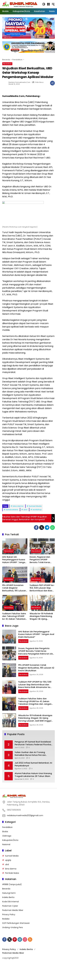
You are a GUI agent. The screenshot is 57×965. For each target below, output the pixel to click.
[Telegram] (47, 527)
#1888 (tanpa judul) (12, 884)
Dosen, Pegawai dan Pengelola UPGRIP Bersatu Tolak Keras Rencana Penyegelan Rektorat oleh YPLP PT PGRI (40, 560)
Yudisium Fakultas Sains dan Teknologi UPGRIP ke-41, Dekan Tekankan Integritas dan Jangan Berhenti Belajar (14, 616)
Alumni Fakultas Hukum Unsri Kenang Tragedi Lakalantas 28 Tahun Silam (33, 775)
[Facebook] (36, 527)
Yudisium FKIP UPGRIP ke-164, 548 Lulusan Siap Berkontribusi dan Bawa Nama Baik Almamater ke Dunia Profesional (42, 588)
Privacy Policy (8, 914)
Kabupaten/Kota (10, 840)
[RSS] (30, 939)
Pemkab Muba (12, 873)
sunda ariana (12, 509)
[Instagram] (25, 939)
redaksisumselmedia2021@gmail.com (25, 815)
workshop (37, 509)
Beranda (6, 888)
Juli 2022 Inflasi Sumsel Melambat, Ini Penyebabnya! (33, 764)
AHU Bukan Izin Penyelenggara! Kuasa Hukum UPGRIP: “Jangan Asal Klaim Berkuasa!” (14, 560)
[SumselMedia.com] (19, 4)
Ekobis (5, 831)
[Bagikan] (52, 83)
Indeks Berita (8, 897)
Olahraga (6, 835)
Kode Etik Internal (10, 901)
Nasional (6, 844)
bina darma (18, 506)
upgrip (8, 860)
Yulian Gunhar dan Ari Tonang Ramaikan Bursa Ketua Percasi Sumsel (30, 753)
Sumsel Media (35, 506)
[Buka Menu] (48, 4)
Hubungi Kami (8, 893)
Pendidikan (7, 64)
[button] (43, 4)
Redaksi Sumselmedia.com (19, 82)
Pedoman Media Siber (12, 910)
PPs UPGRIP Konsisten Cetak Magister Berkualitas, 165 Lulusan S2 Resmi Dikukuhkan (14, 588)
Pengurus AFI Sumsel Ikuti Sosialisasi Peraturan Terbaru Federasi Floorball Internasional (33, 743)
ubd (25, 509)
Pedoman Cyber (10, 906)
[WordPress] (20, 939)
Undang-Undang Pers (12, 927)
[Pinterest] (14, 939)
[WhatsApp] (52, 527)
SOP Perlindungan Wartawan (16, 923)
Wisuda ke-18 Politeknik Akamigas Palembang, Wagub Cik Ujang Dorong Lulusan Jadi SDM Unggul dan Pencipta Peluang (41, 616)
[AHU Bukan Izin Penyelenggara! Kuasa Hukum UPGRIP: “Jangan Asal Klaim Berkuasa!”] (14, 546)
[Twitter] (41, 527)
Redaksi (5, 918)
